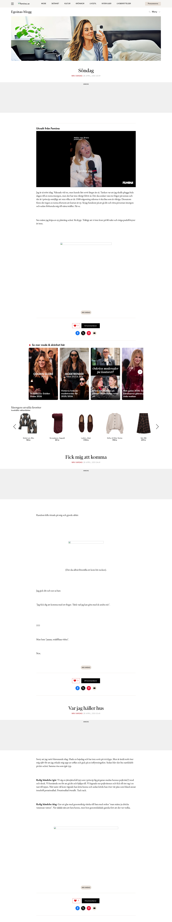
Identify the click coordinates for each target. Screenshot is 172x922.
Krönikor (80, 4)
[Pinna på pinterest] (89, 333)
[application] (86, 159)
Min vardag (77, 76)
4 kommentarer (91, 901)
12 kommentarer (90, 326)
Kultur (67, 4)
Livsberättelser (124, 4)
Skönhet (55, 4)
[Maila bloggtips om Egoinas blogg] (94, 333)
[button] (43, 374)
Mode (43, 4)
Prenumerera (153, 4)
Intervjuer (106, 4)
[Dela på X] (83, 333)
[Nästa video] (140, 372)
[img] (76, 325)
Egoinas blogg (21, 12)
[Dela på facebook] (77, 333)
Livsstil (93, 4)
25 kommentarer (90, 681)
